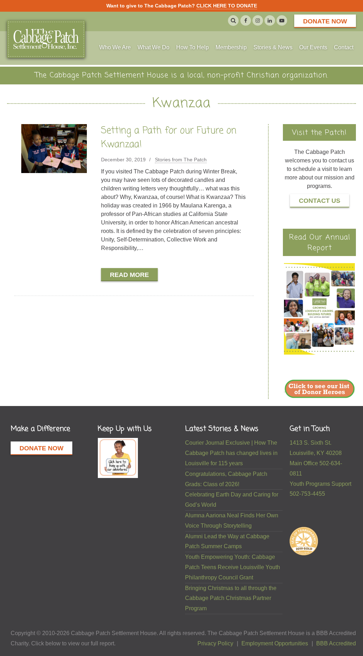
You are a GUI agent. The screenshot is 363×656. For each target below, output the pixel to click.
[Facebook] (245, 20)
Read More (129, 274)
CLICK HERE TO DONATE (226, 6)
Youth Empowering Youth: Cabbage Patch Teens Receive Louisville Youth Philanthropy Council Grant (232, 567)
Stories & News (272, 47)
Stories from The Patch (181, 159)
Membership (231, 47)
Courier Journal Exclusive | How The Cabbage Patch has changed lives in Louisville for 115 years (231, 453)
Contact (343, 47)
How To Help (192, 47)
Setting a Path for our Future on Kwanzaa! (168, 138)
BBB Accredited (336, 643)
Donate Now (325, 21)
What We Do (153, 47)
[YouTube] (282, 20)
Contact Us (319, 200)
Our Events (313, 47)
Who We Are (115, 47)
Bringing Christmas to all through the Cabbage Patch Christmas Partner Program (231, 598)
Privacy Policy (215, 643)
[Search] (233, 20)
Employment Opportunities (274, 643)
